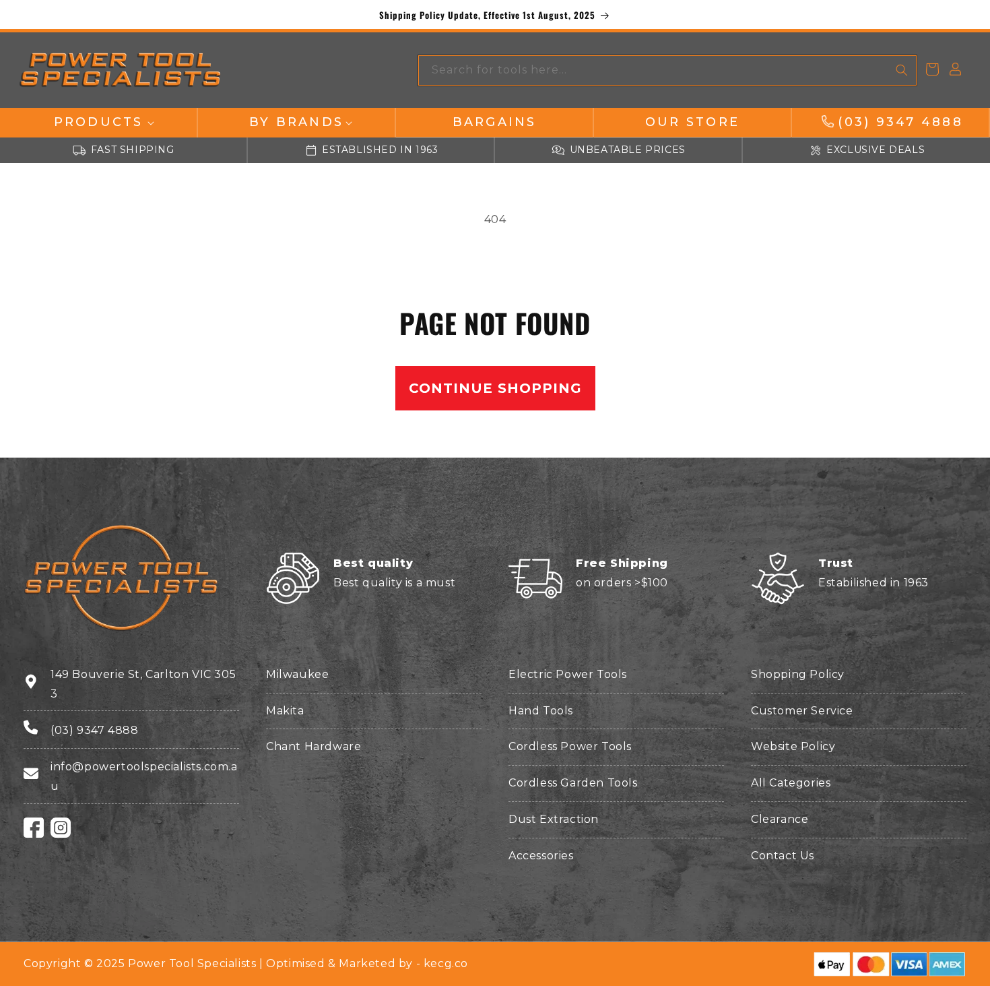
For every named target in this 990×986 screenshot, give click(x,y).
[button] (98, 122)
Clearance (779, 819)
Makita (285, 710)
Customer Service (802, 710)
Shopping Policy (798, 674)
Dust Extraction (553, 819)
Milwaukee (297, 674)
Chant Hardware (313, 746)
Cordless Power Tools (570, 746)
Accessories (541, 855)
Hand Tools (540, 710)
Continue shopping (495, 388)
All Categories (790, 782)
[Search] (902, 70)
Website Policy (793, 746)
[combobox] (667, 70)
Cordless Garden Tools (573, 782)
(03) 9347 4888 (94, 730)
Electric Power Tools (567, 674)
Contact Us (782, 855)
